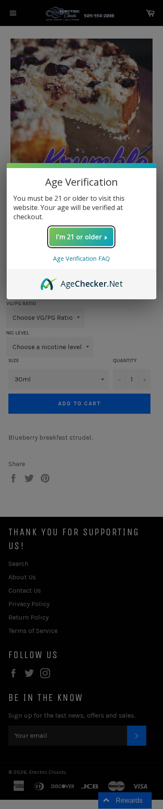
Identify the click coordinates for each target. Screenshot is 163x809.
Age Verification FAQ (81, 258)
